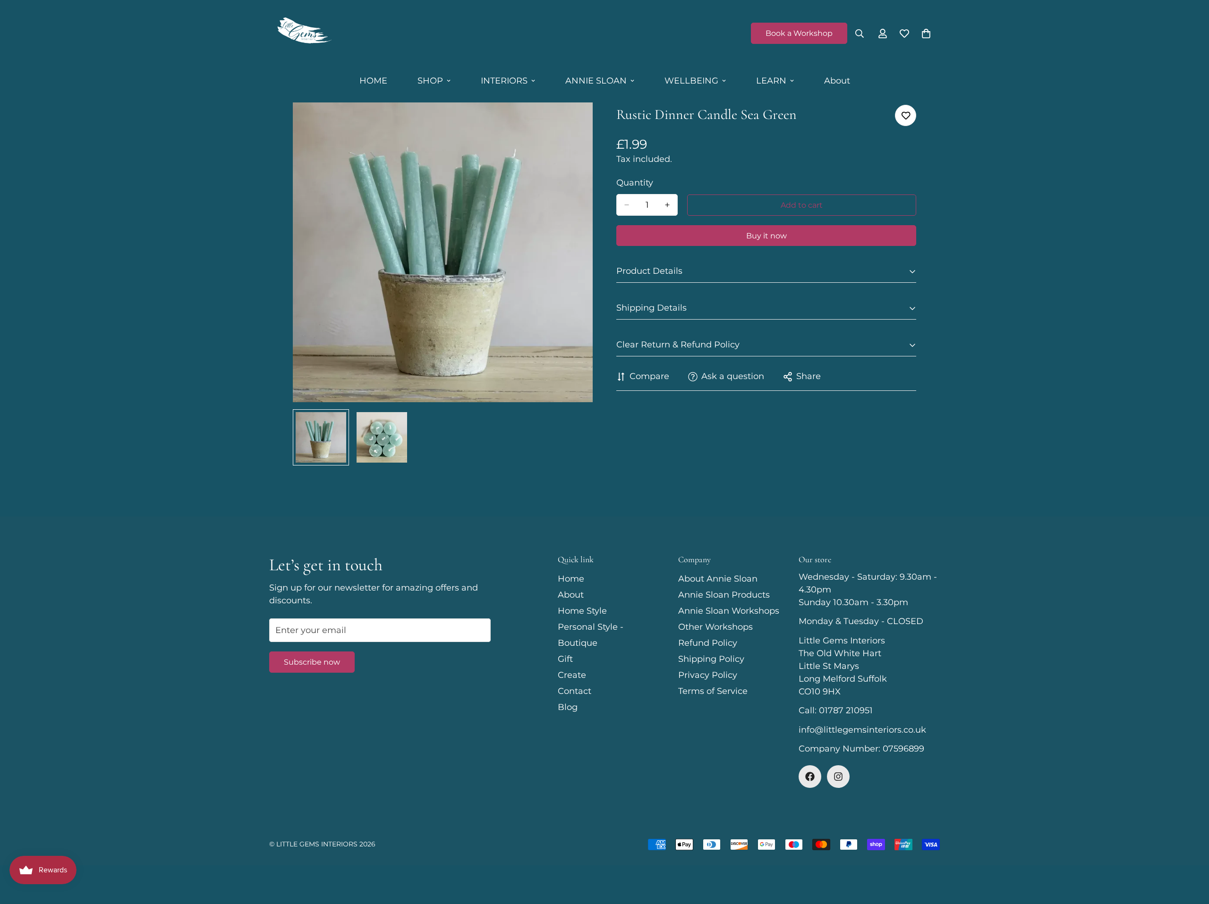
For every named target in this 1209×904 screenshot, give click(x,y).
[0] (926, 33)
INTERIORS (504, 81)
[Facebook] (810, 776)
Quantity (634, 182)
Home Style (582, 611)
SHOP (430, 81)
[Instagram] (838, 776)
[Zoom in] (572, 122)
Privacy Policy (707, 675)
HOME (373, 81)
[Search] (859, 33)
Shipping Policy (711, 659)
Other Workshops (715, 627)
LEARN (771, 81)
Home (571, 579)
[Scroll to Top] (1190, 852)
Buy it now (766, 235)
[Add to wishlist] (905, 115)
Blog (568, 707)
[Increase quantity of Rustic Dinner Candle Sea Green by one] (667, 204)
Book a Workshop (799, 33)
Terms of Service (713, 691)
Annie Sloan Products (724, 595)
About (837, 81)
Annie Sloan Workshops (728, 611)
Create (572, 675)
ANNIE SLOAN (596, 81)
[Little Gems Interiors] (303, 33)
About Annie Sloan (718, 579)
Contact (574, 691)
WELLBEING (691, 81)
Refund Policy (707, 643)
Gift (565, 659)
